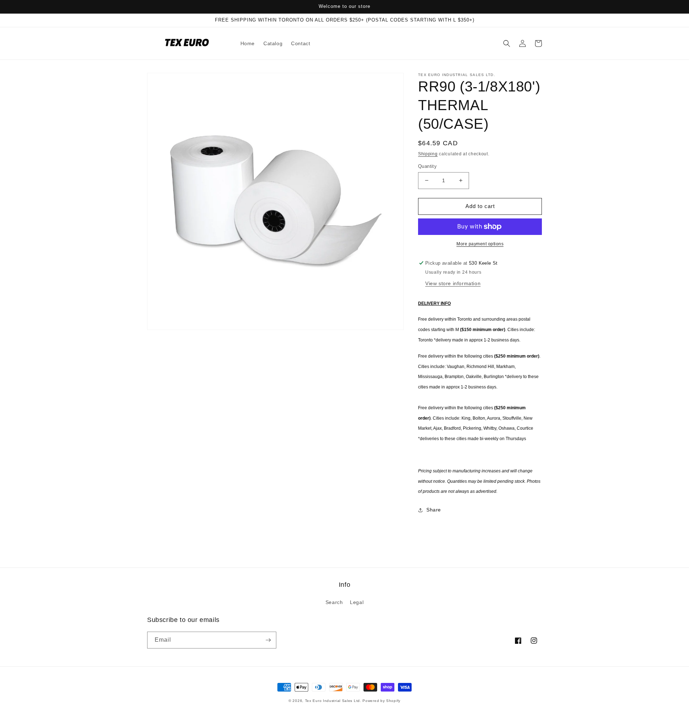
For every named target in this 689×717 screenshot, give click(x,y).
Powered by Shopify (381, 701)
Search (334, 602)
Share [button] (433, 510)
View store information (453, 283)
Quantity (427, 166)
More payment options (479, 243)
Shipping (428, 153)
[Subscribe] (268, 640)
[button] (507, 43)
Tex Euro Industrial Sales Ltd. (333, 701)
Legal (357, 602)
